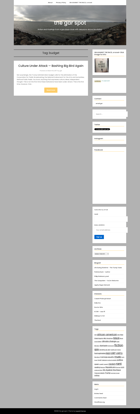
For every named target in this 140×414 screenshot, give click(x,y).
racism (112, 364)
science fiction (98, 370)
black (116, 338)
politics (120, 360)
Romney (118, 367)
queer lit (106, 364)
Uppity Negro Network (102, 285)
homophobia (100, 353)
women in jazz (115, 373)
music (117, 356)
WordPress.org (99, 402)
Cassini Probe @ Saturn (102, 299)
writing (96, 375)
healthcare (114, 350)
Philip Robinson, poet (101, 276)
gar (61, 71)
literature (97, 357)
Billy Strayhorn (108, 338)
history (119, 350)
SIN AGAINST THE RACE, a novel (81, 3)
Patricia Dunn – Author (102, 272)
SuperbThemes (81, 411)
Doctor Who (98, 307)
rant (119, 364)
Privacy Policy (61, 3)
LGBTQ (119, 353)
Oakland (104, 360)
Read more (51, 90)
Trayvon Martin (99, 373)
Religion (102, 367)
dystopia (103, 345)
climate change (109, 341)
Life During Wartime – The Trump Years (108, 268)
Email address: (99, 225)
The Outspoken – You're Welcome (106, 281)
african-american (107, 334)
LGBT (113, 353)
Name (96, 214)
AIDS (118, 335)
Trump (108, 373)
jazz (108, 353)
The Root (97, 320)
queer (96, 364)
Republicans (111, 367)
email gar (99, 103)
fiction (118, 345)
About (50, 3)
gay (96, 349)
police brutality (111, 360)
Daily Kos (97, 303)
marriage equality (107, 357)
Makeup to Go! (99, 316)
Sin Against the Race (112, 370)
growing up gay (104, 350)
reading (97, 367)
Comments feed (100, 398)
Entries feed (98, 393)
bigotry (100, 338)
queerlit (101, 364)
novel (99, 360)
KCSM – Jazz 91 (99, 312)
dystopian (111, 346)
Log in (96, 389)
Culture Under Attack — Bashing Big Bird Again (50, 66)
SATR (122, 367)
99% (95, 335)
